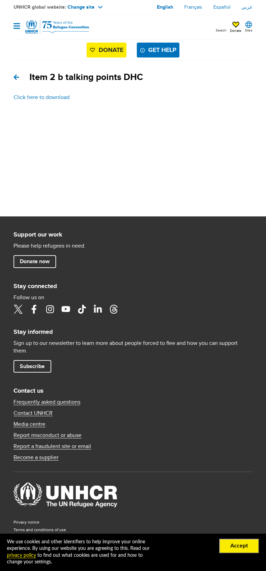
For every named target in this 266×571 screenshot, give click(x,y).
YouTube (65, 309)
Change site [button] (81, 6)
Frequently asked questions (47, 402)
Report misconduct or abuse (47, 435)
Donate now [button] (35, 261)
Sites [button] (248, 30)
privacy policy (21, 555)
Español (221, 6)
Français (193, 6)
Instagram (49, 309)
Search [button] (221, 30)
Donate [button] (235, 30)
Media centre (29, 424)
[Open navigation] (17, 26)
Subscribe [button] (32, 366)
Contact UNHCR (33, 413)
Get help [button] (162, 49)
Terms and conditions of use (40, 530)
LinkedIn (97, 309)
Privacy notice (26, 522)
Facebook (33, 309)
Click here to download (42, 97)
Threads (113, 309)
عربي (246, 6)
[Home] (48, 27)
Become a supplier (36, 457)
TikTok (81, 309)
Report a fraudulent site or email (52, 446)
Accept (239, 545)
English (165, 6)
